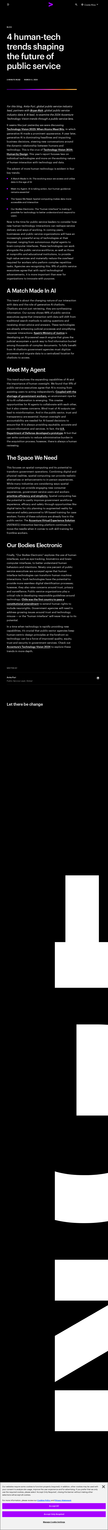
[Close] (103, 1487)
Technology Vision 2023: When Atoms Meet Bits (35, 129)
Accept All (54, 1506)
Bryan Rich (36, 110)
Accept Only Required (54, 1514)
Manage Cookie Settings (54, 1522)
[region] (54, 1506)
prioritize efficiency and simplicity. (27, 495)
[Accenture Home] (51, 4)
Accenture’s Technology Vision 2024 (28, 646)
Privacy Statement (63, 1500)
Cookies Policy (44, 1500)
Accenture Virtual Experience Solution (52, 520)
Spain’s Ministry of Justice (49, 332)
